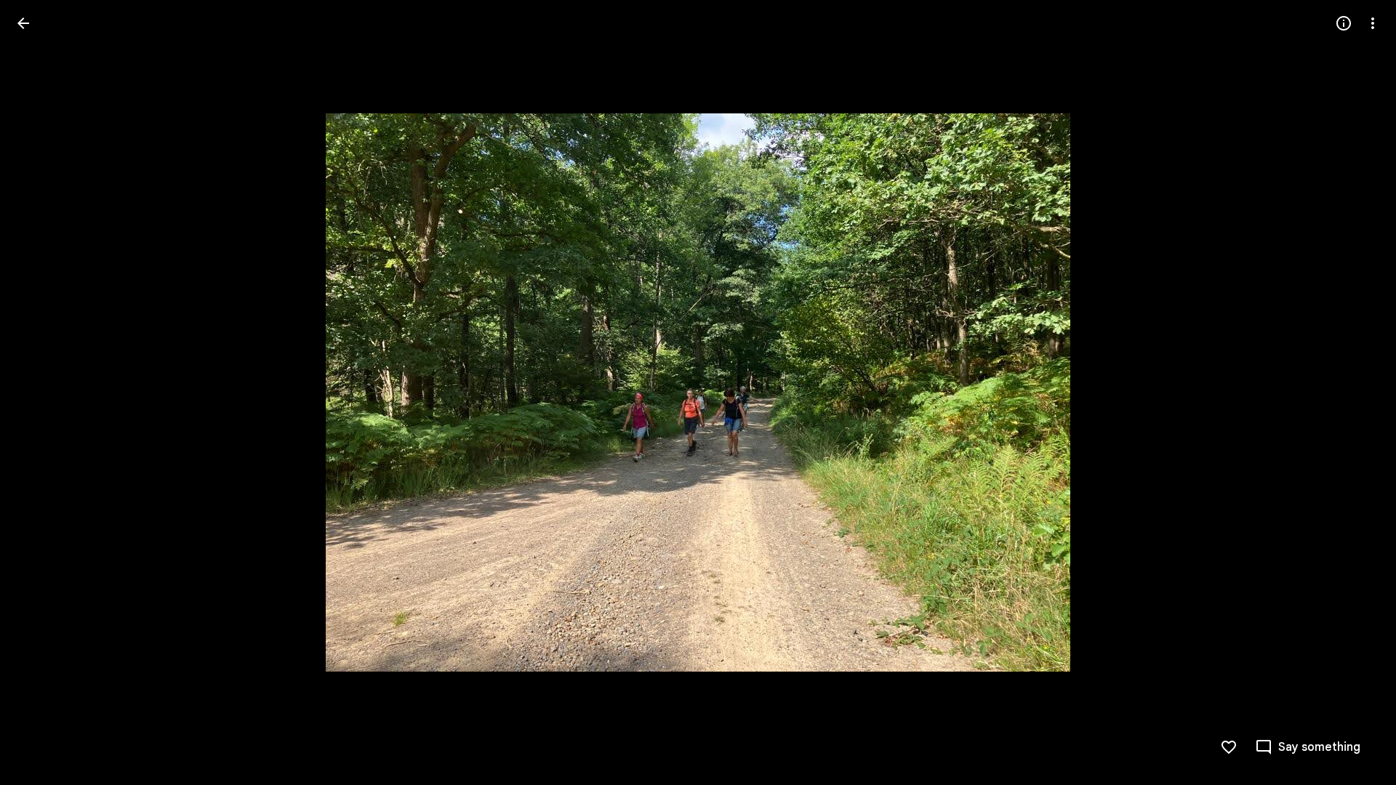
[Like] (1228, 747)
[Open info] (1343, 23)
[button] (40, 392)
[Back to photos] (23, 23)
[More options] (1372, 23)
